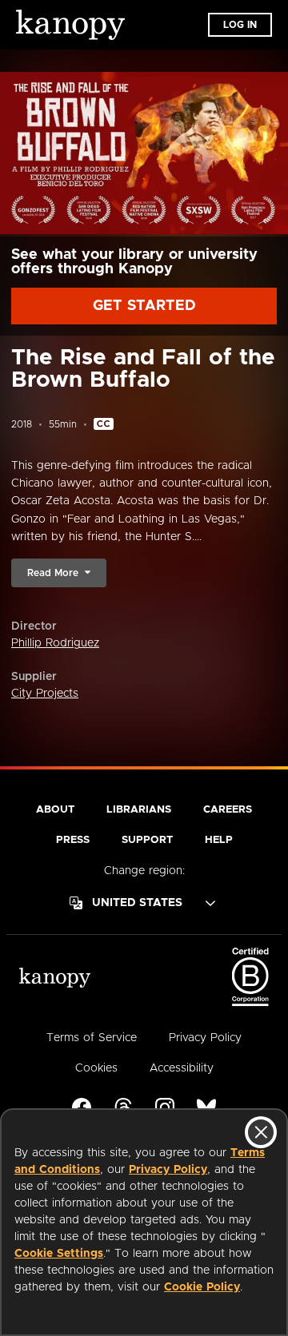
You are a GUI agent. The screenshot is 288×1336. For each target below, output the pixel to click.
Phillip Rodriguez (55, 643)
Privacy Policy (168, 1169)
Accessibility (182, 1068)
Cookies (96, 1068)
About (55, 810)
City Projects (44, 693)
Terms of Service (91, 1038)
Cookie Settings (58, 1253)
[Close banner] (261, 1132)
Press (73, 840)
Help (219, 840)
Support (147, 840)
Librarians (138, 810)
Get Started (144, 306)
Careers (227, 810)
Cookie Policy (202, 1287)
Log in (240, 25)
